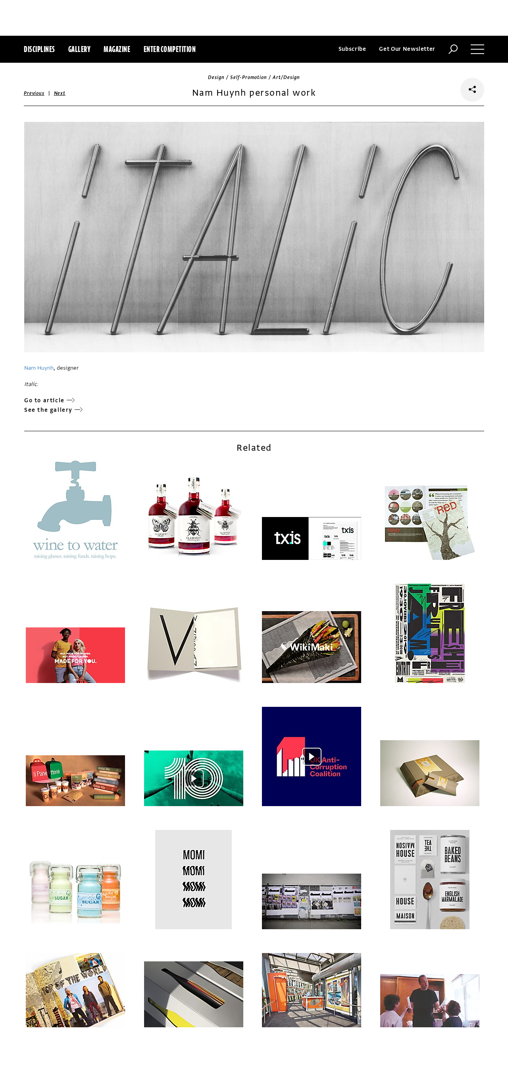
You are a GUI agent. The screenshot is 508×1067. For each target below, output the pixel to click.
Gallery (79, 49)
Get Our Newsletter (407, 49)
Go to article (44, 400)
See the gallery (48, 410)
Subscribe (352, 49)
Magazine (117, 49)
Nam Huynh (39, 368)
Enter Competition (170, 49)
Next (59, 93)
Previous (34, 93)
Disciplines (39, 49)
